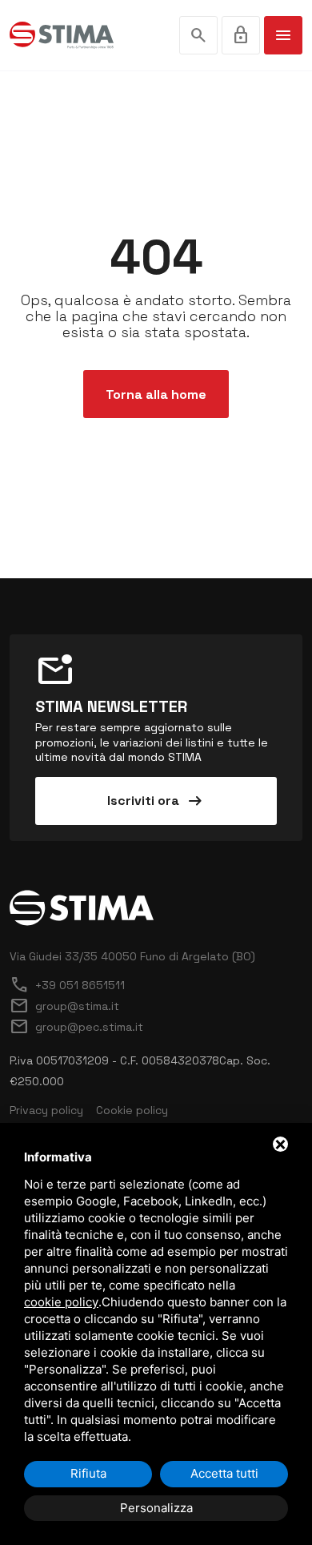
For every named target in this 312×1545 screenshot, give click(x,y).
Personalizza (156, 1507)
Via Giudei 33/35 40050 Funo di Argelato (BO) (132, 956)
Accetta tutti (224, 1473)
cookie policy (61, 1302)
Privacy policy (46, 1110)
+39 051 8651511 (67, 985)
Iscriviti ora (156, 801)
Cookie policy (132, 1110)
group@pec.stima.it (76, 1026)
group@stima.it (64, 1006)
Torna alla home (156, 394)
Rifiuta (88, 1473)
